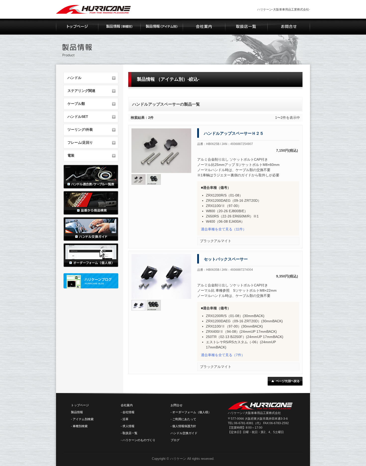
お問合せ (177, 405)
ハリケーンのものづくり (138, 440)
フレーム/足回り (80, 142)
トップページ (80, 405)
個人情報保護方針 (184, 426)
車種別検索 (80, 426)
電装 (70, 155)
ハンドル (74, 78)
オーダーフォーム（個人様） (191, 412)
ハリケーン (178, 459)
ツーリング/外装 (80, 130)
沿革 (125, 419)
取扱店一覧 (129, 433)
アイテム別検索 (83, 419)
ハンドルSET (77, 117)
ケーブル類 (76, 104)
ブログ (175, 440)
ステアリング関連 (81, 91)
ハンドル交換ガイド (184, 433)
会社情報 (128, 412)
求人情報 (128, 426)
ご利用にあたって (184, 419)
